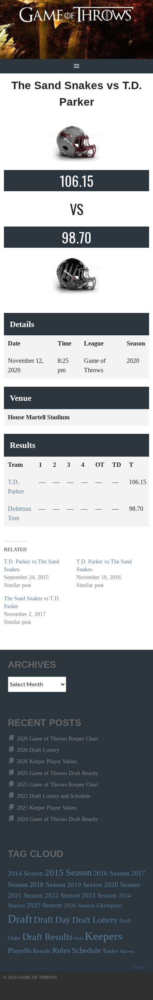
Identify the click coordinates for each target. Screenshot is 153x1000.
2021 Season (25, 895)
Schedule (86, 950)
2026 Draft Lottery (38, 750)
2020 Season (122, 884)
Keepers (103, 936)
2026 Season (79, 905)
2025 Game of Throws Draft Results (57, 773)
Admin (139, 967)
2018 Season (47, 884)
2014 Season (25, 873)
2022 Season (62, 895)
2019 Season (84, 884)
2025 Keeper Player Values (46, 808)
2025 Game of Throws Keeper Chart (57, 785)
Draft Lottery (95, 920)
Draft (20, 918)
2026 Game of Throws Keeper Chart (57, 739)
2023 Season (99, 895)
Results (42, 950)
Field (78, 938)
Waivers (127, 951)
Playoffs (19, 950)
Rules (61, 950)
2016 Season (111, 873)
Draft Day (52, 919)
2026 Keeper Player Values (46, 761)
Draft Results (47, 937)
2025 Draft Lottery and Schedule (53, 796)
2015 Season (68, 872)
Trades (110, 950)
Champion (109, 905)
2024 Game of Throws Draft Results (57, 819)
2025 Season (44, 905)
